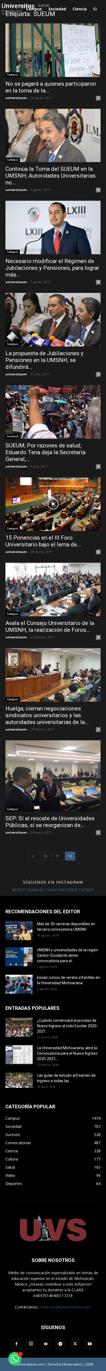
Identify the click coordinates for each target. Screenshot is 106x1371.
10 (45, 856)
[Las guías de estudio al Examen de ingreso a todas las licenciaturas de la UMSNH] (19, 1080)
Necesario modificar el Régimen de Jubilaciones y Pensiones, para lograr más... (52, 268)
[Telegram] (60, 1344)
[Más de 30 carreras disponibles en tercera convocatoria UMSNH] (19, 930)
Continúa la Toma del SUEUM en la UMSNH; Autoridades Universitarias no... (50, 176)
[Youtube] (89, 1344)
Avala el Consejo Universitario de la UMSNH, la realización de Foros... (49, 626)
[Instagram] (31, 1343)
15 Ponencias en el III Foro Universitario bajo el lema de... (43, 541)
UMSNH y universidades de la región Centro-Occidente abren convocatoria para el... (67, 955)
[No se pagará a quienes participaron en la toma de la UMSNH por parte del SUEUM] (53, 50)
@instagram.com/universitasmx (53, 889)
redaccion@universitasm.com (65, 1307)
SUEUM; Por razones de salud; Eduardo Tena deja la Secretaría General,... (45, 452)
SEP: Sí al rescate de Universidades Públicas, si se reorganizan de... (50, 821)
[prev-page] (33, 856)
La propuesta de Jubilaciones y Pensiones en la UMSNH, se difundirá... (44, 360)
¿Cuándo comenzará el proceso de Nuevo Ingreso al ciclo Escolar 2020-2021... (67, 1025)
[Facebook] (16, 1344)
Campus (12, 74)
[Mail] (45, 1344)
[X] (75, 1344)
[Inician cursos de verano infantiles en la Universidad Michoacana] (19, 984)
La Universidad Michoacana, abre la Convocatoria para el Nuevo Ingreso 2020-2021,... (67, 1053)
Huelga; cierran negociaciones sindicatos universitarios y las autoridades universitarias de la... (47, 715)
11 (58, 856)
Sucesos (13, 436)
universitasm (16, 98)
